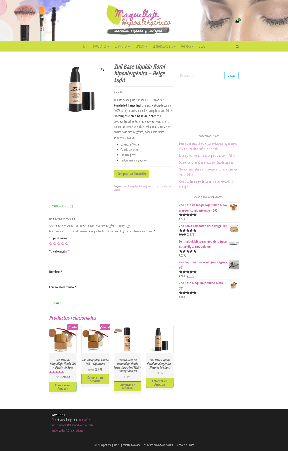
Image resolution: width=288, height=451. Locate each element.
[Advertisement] (209, 106)
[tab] (65, 206)
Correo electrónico (62, 287)
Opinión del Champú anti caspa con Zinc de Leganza (206, 162)
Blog (202, 46)
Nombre (55, 271)
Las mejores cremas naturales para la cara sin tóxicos (207, 155)
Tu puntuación (58, 238)
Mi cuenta (54, 20)
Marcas (140, 46)
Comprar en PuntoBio (132, 173)
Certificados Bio (163, 46)
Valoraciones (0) (62, 206)
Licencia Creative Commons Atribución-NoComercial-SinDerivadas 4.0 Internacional (72, 425)
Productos (100, 46)
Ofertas (186, 46)
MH (85, 46)
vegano (165, 186)
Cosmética (121, 46)
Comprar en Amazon (62, 387)
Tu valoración (59, 251)
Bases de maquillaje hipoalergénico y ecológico (142, 186)
